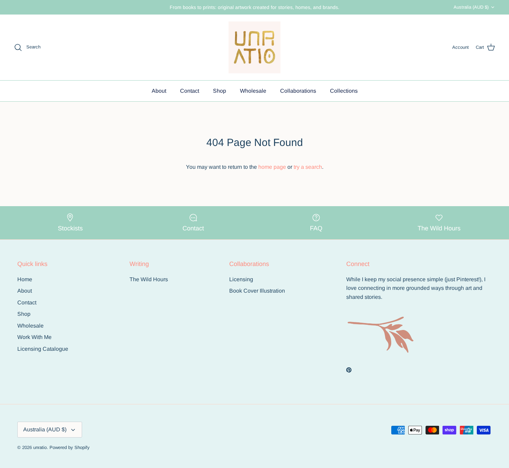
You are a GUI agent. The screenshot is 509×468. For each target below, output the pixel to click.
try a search (308, 167)
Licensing (241, 279)
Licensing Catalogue (42, 349)
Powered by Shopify (70, 447)
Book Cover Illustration (257, 291)
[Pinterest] (348, 370)
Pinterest (467, 279)
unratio (40, 447)
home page (272, 167)
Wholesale (253, 91)
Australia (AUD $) (471, 7)
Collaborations (298, 91)
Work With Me (34, 337)
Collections (344, 91)
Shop (219, 91)
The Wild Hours (149, 279)
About (159, 91)
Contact (189, 91)
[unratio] (254, 47)
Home (24, 279)
